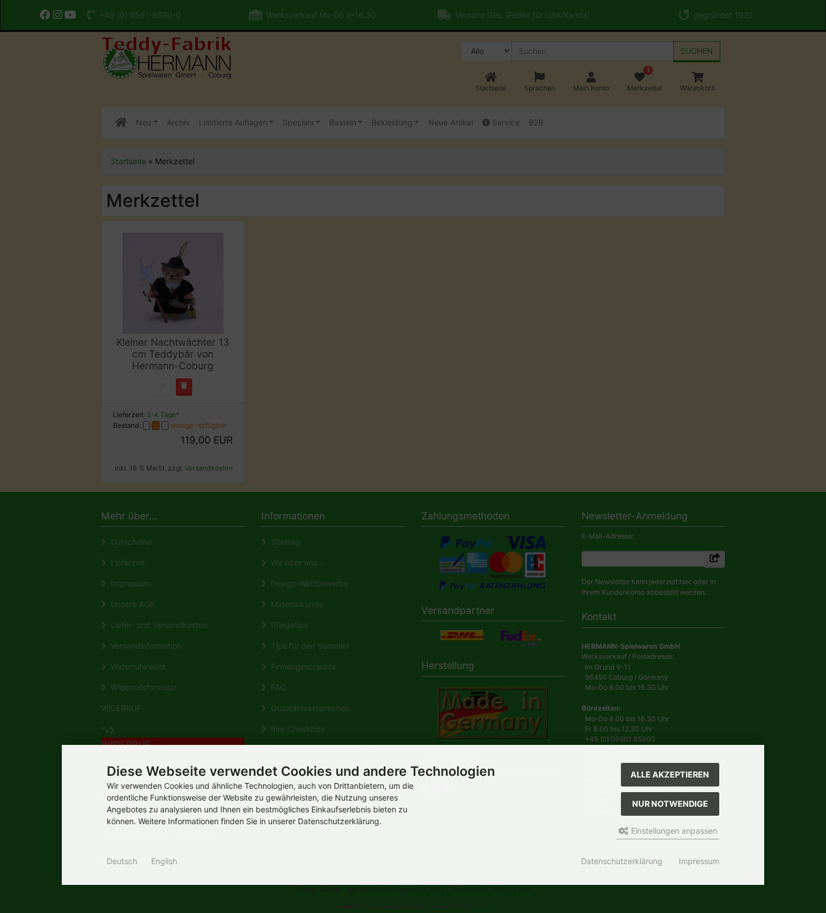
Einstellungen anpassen (673, 830)
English (164, 861)
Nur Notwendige (670, 803)
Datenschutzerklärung (621, 861)
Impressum (699, 861)
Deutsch (122, 861)
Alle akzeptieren (669, 774)
